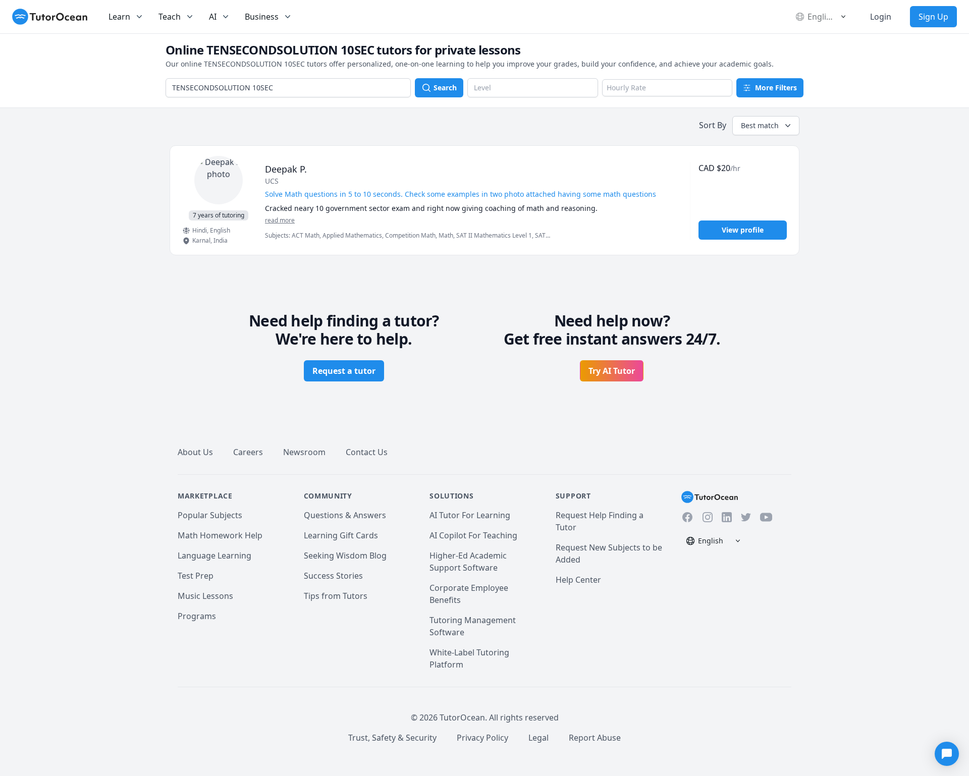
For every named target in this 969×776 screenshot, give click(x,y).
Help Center (578, 579)
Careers (248, 452)
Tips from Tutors (335, 595)
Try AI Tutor (611, 370)
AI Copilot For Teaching (473, 535)
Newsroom (304, 452)
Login (880, 16)
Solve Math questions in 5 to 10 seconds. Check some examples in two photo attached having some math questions (460, 194)
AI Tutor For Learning (469, 515)
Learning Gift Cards (341, 535)
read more (280, 220)
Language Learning (214, 555)
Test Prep (195, 575)
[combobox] (288, 87)
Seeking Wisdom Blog (345, 555)
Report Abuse (595, 737)
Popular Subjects (210, 515)
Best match (760, 125)
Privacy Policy (482, 737)
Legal (538, 737)
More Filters (776, 87)
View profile (743, 230)
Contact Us (367, 452)
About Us (195, 452)
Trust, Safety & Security (392, 737)
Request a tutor (343, 370)
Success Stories (333, 575)
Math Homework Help (220, 535)
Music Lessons (205, 595)
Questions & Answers (345, 515)
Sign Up (933, 16)
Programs (197, 616)
